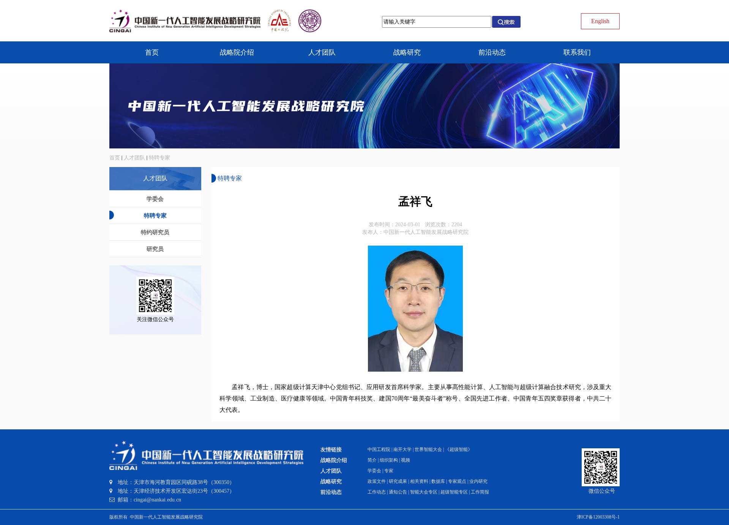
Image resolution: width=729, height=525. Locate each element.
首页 (114, 158)
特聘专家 (159, 158)
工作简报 (480, 492)
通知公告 (398, 492)
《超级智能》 (458, 449)
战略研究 (331, 481)
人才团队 (134, 158)
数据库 (438, 481)
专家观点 (457, 481)
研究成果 (398, 481)
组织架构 (389, 460)
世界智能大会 (428, 449)
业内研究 (478, 481)
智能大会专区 (423, 492)
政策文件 (377, 481)
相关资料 (419, 481)
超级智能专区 (454, 492)
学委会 (374, 470)
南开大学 (402, 449)
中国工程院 (379, 449)
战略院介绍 (333, 460)
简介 (372, 460)
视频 (405, 460)
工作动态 (377, 492)
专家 (388, 470)
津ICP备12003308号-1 (598, 517)
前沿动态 (331, 492)
